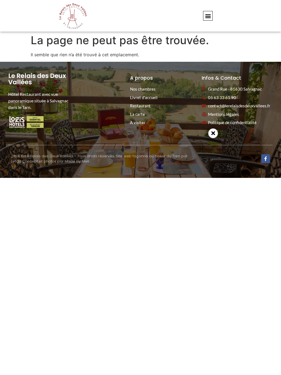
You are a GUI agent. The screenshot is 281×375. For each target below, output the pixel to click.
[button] (208, 16)
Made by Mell (77, 161)
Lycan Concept (24, 161)
